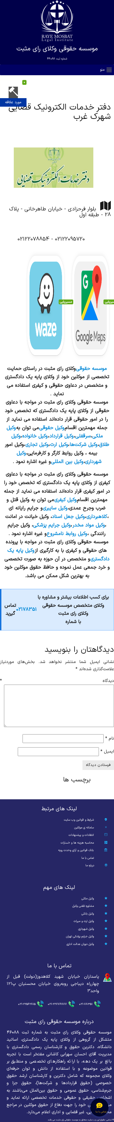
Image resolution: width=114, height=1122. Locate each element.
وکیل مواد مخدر (88, 525)
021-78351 (86, 1004)
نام (109, 738)
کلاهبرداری (96, 516)
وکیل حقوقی (52, 428)
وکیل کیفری (65, 500)
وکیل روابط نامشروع (67, 533)
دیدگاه (57, 681)
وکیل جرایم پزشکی (52, 525)
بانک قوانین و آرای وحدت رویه (76, 850)
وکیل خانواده (35, 436)
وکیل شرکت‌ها (84, 444)
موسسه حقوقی (91, 368)
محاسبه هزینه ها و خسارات (77, 843)
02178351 (26, 609)
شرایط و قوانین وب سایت (79, 820)
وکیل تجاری (37, 444)
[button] (102, 70)
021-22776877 (57, 1004)
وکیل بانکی (87, 914)
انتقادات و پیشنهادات (81, 835)
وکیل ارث (59, 444)
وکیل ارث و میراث (84, 921)
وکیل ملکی (87, 898)
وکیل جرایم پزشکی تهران (80, 936)
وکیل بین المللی (67, 461)
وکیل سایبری (55, 508)
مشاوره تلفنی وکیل (83, 906)
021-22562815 (27, 1004)
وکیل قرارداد (61, 436)
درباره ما (89, 865)
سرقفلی (83, 436)
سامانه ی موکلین (84, 827)
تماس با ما (87, 858)
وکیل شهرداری (86, 929)
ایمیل (107, 751)
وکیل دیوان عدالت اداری (80, 944)
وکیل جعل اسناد (68, 516)
